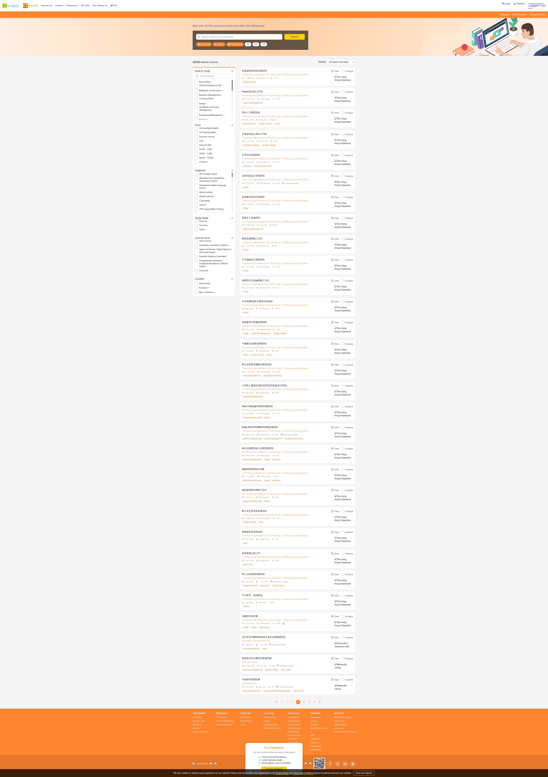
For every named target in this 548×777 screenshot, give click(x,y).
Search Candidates (225, 721)
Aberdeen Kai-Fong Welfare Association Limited (211, 179)
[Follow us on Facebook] (330, 763)
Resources (72, 5)
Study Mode (201, 218)
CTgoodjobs (204, 201)
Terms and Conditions (303, 773)
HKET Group (339, 721)
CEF (248, 44)
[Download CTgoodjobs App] (319, 763)
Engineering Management (211, 115)
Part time (203, 225)
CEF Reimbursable (207, 132)
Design (202, 103)
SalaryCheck (246, 721)
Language (247, 166)
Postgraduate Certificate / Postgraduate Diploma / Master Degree (213, 263)
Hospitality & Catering (251, 145)
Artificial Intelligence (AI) (210, 85)
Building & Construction (210, 90)
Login (507, 3)
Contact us (339, 728)
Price (198, 125)
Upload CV (197, 724)
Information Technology (272, 376)
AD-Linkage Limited (208, 174)
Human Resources (250, 586)
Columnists (293, 742)
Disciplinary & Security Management (209, 108)
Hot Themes (98, 5)
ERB (255, 44)
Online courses (278, 586)
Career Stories (294, 721)
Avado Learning (206, 196)
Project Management (251, 649)
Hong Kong (204, 283)
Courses (45, 5)
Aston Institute (206, 192)
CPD (263, 44)
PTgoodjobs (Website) (315, 741)
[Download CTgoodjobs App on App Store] (306, 763)
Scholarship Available (209, 128)
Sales (261, 522)
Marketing (276, 459)
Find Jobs (197, 717)
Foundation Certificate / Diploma (213, 245)
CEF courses (264, 627)
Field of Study (202, 71)
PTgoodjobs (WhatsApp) (315, 748)
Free (201, 141)
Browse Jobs (198, 721)
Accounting (204, 82)
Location (200, 278)
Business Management (210, 95)
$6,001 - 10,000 (206, 158)
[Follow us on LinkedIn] (345, 763)
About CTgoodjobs (342, 717)
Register (520, 3)
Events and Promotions (344, 732)
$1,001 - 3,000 (205, 149)
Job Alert (197, 728)
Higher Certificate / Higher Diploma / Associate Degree (215, 250)
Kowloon (203, 288)
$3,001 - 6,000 (205, 153)
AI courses (205, 44)
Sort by (322, 62)
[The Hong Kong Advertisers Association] (211, 763)
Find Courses (270, 717)
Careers (59, 5)
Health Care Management (252, 103)
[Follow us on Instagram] (337, 763)
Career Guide (294, 732)
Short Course (205, 241)
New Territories (206, 292)
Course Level (202, 237)
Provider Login (538, 5)
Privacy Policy (282, 773)
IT (311, 732)
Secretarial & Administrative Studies (276, 691)
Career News (294, 717)
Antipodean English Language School (212, 186)
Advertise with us (224, 724)
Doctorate (203, 270)
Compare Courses (537, 14)
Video (265, 649)
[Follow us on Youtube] (352, 763)
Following (504, 14)
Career (267, 721)
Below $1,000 (205, 145)
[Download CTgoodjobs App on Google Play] (310, 763)
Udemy (220, 44)
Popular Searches (201, 732)
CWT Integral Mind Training (211, 209)
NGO (312, 735)
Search (294, 36)
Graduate (314, 724)
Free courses (236, 44)
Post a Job (221, 717)
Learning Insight (271, 724)
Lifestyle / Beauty (249, 82)
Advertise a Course (272, 728)
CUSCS (202, 205)
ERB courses (286, 670)
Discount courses (207, 137)
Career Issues (294, 728)
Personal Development (263, 166)
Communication (206, 98)
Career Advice (294, 724)
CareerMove (245, 717)
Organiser (200, 170)
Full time (203, 221)
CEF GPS (85, 5)
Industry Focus (294, 735)
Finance (203, 119)
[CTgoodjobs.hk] (194, 763)
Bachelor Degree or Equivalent (212, 256)
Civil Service (315, 717)
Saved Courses (519, 14)
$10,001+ (203, 162)
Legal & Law (247, 564)
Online (202, 229)
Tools (242, 724)
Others (277, 124)
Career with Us (340, 724)
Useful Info (293, 739)
